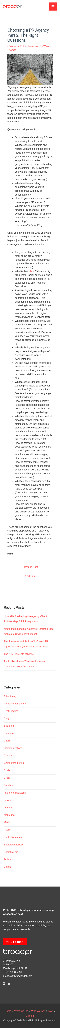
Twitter (7, 859)
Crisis (7, 770)
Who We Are (38, 1011)
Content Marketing (14, 762)
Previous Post (30, 566)
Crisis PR (9, 777)
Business (14, 46)
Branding (9, 725)
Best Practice (11, 711)
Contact (30, 1015)
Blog (6, 718)
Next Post (30, 576)
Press (7, 829)
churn (32, 271)
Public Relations (29, 46)
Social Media (11, 852)
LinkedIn (8, 807)
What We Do (21, 1011)
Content (8, 755)
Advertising (10, 696)
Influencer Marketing (15, 792)
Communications (13, 748)
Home (8, 1011)
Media (7, 822)
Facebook (9, 785)
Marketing (9, 815)
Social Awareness (14, 844)
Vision (7, 866)
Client (7, 740)
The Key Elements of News (19, 654)
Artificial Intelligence (15, 703)
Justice (8, 800)
